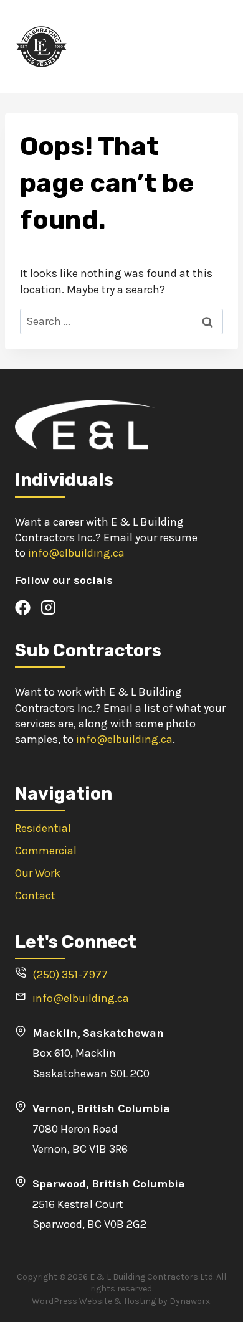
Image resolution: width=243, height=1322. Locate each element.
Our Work (37, 873)
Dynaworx (189, 1301)
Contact (35, 895)
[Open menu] (145, 46)
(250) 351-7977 (70, 974)
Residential (43, 828)
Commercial (46, 850)
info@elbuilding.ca (76, 553)
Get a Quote (196, 46)
